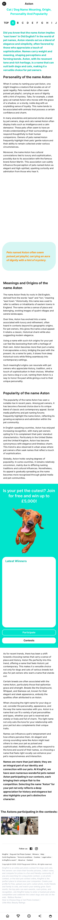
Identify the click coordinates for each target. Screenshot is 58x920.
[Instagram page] (36, 848)
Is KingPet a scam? (9, 860)
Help (42, 854)
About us (21, 860)
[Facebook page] (31, 848)
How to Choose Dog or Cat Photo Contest (20, 900)
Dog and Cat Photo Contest (20, 854)
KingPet (5, 854)
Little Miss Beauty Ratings (13, 903)
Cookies (37, 857)
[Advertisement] (29, 204)
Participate (29, 632)
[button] (4, 4)
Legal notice (46, 857)
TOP (6, 22)
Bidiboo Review (14, 897)
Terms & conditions (24, 857)
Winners (35, 854)
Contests (29, 640)
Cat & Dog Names (9, 857)
